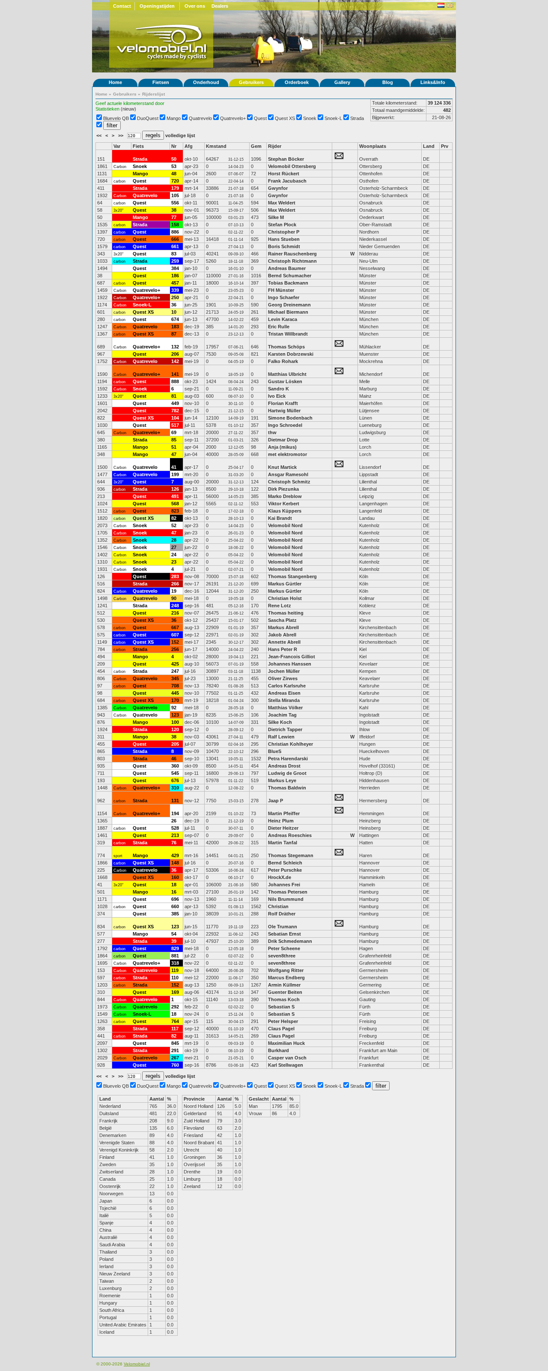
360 (175, 765)
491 (175, 496)
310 (175, 787)
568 (175, 503)
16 (173, 891)
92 (173, 707)
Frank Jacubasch (287, 180)
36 (173, 304)
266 (175, 583)
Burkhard (279, 1050)
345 (175, 678)
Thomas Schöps (286, 346)
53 (173, 166)
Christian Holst (285, 598)
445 (175, 693)
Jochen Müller (284, 671)
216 (175, 612)
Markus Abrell (283, 627)
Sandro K (278, 388)
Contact (122, 6)
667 (175, 627)
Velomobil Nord (285, 525)
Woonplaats (372, 146)
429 (175, 855)
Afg (189, 146)
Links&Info (432, 82)
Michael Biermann (288, 312)
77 (173, 217)
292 (175, 1006)
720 (175, 180)
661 (175, 246)
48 (173, 173)
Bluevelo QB (116, 118)
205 (175, 744)
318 (175, 963)
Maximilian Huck (286, 1043)
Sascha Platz (282, 620)
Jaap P (275, 800)
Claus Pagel (281, 1028)
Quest (260, 118)
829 (175, 948)
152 (175, 642)
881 (175, 955)
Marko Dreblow (285, 496)
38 (173, 210)
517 (175, 425)
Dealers (219, 6)
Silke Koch (280, 722)
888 (175, 381)
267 (175, 1057)
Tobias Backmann (288, 282)
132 (175, 346)
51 (173, 447)
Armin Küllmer (284, 984)
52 (173, 525)
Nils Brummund (286, 899)
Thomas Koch (284, 999)
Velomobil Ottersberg (292, 166)
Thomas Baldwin (287, 787)
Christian (278, 906)
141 (175, 374)
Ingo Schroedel (285, 425)
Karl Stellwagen (285, 1065)
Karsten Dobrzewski (291, 354)
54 (173, 933)
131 (175, 800)
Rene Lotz (279, 605)
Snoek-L (333, 118)
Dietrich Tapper (286, 729)
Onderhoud (206, 82)
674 (175, 319)
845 (175, 1043)
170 (175, 700)
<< (99, 135)
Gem (256, 146)
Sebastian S (281, 1006)
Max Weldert (281, 202)
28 (173, 540)
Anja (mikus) (282, 447)
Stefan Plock (282, 224)
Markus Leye (282, 780)
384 (175, 268)
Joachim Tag (282, 714)
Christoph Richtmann (292, 261)
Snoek (309, 118)
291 (175, 1050)
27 (173, 547)
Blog (387, 82)
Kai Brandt (280, 518)
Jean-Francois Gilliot (291, 656)
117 (175, 1028)
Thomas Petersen (287, 891)
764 (175, 1021)
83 (173, 253)
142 (175, 361)
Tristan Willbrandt (288, 333)
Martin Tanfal (282, 842)
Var (116, 146)
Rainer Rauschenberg (292, 253)
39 (173, 941)
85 (173, 439)
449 (175, 403)
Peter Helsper (283, 1021)
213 (175, 835)
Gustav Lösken (285, 381)
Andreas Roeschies (290, 835)
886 (175, 231)
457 (175, 282)
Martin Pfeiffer (284, 813)
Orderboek (297, 82)
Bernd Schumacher (290, 275)
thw (272, 432)
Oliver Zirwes (283, 678)
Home (115, 82)
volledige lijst (180, 135)
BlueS (274, 751)
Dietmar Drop (283, 439)
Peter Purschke (285, 870)
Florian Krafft (283, 403)
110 (175, 977)
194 (175, 813)
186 (175, 275)
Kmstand (216, 146)
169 (175, 992)
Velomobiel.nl (137, 1364)
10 (173, 312)
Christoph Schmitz (289, 481)
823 (175, 510)
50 (173, 159)
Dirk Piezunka (283, 489)
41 (173, 467)
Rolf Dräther (281, 913)
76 (173, 842)
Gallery (342, 82)
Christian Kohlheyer (290, 744)
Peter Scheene (284, 948)
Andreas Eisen (284, 693)
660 (175, 906)
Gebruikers (251, 82)
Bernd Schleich (285, 862)
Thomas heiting (286, 612)
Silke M (276, 217)
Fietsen (160, 82)
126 (175, 489)
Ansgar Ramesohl (288, 474)
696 (175, 899)
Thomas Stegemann (290, 855)
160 (175, 877)
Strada (357, 118)
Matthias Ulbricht (287, 374)
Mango (174, 118)
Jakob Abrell (282, 634)
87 (173, 333)
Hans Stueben (284, 239)
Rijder (274, 146)
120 (175, 729)
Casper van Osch (287, 1057)
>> (121, 135)
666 (175, 239)
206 (175, 354)
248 (175, 605)
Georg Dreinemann (289, 304)
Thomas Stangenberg (292, 576)
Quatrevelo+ (233, 118)
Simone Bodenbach (290, 417)
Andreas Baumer (287, 268)
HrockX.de (279, 877)
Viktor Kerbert (283, 503)
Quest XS (285, 118)
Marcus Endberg (286, 977)
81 (173, 396)
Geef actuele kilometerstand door (129, 103)
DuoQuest (147, 118)
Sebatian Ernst (284, 933)
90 (173, 598)
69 (173, 432)
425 (175, 663)
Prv (444, 146)
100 (175, 722)
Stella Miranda (284, 700)
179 (175, 188)
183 (175, 326)
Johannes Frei (284, 884)
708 (175, 685)
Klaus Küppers (284, 510)
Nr (173, 146)
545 (175, 773)
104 (175, 417)
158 (175, 224)
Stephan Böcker (286, 159)
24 (173, 554)
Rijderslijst (153, 94)
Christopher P (283, 231)
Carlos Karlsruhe (287, 685)
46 (173, 758)
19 (173, 591)
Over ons (195, 6)
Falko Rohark (283, 361)
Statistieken (107, 108)
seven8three (282, 955)
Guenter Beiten (285, 992)
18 (173, 884)
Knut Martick (282, 467)
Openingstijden (157, 6)
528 (175, 828)
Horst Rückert (283, 173)
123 (175, 714)
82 (173, 518)
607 (175, 634)
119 (175, 970)
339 (175, 290)
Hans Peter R (282, 649)
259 (175, 261)
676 (175, 780)
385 (175, 913)
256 (175, 649)
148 (175, 862)
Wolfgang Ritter (286, 970)
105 (175, 195)
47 (173, 454)
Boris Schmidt (284, 246)
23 (173, 561)
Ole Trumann (282, 926)
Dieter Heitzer (283, 828)
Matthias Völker (285, 707)
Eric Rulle (278, 326)
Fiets (138, 146)
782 (175, 410)
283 (175, 576)
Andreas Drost (284, 765)
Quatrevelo (200, 118)
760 (175, 1065)
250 (175, 297)
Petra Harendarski (288, 758)
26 (173, 820)
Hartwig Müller (284, 410)
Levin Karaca (282, 319)
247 (175, 671)
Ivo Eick (277, 396)
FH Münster (281, 290)
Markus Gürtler (284, 583)
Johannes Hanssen (289, 663)
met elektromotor (287, 454)
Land (429, 146)
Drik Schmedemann (290, 941)
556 (175, 202)
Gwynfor (278, 188)
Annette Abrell (284, 642)
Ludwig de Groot (287, 773)
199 (175, 474)
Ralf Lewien (281, 736)
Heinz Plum (281, 820)
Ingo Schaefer (283, 297)
